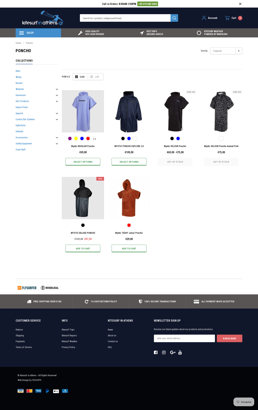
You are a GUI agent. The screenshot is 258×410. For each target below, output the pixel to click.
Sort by (204, 51)
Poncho (29, 43)
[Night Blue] (178, 138)
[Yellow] (76, 138)
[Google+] (173, 352)
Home (18, 43)
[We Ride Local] (49, 288)
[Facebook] (157, 352)
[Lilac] (135, 138)
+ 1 (94, 139)
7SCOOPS (36, 380)
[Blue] (82, 138)
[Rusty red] (88, 138)
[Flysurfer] (27, 288)
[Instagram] (165, 352)
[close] (240, 4)
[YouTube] (181, 352)
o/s (83, 129)
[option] (91, 33)
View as (66, 76)
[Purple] (70, 138)
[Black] (123, 138)
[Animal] (221, 138)
